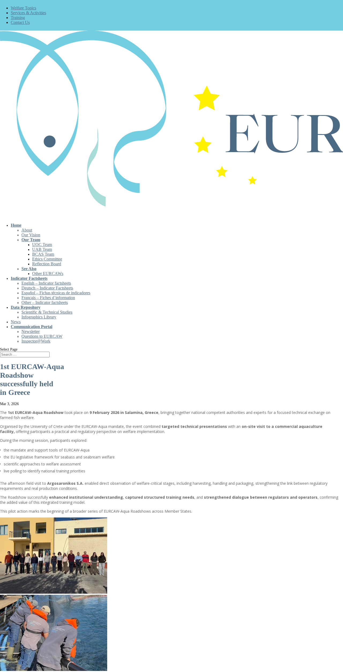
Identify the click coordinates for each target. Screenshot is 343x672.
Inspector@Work (35, 341)
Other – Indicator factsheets (44, 302)
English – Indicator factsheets (46, 283)
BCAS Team (43, 254)
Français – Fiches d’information (48, 297)
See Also (28, 268)
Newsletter (30, 331)
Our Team (30, 239)
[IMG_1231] (53, 592)
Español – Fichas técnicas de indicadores (55, 293)
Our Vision (30, 235)
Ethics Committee (47, 259)
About (26, 230)
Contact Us (20, 22)
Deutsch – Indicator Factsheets (47, 288)
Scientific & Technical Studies (46, 312)
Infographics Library (38, 317)
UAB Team (42, 249)
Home (16, 225)
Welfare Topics (23, 8)
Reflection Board (46, 264)
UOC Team (42, 244)
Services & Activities (28, 12)
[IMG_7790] (53, 670)
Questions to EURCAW (41, 336)
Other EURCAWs (47, 273)
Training (18, 17)
